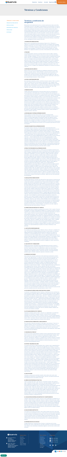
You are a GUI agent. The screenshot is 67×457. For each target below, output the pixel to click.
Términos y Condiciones (13, 20)
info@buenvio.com (53, 441)
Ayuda (4, 455)
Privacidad (9, 29)
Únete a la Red (23, 444)
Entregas (9, 32)
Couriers (22, 439)
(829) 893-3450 (54, 440)
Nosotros (22, 440)
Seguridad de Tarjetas (12, 27)
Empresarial (22, 438)
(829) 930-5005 (54, 438)
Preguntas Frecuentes (12, 22)
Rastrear (22, 442)
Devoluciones (10, 25)
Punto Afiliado (23, 443)
